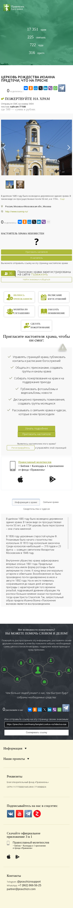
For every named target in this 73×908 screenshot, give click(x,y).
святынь (36, 37)
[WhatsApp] (55, 88)
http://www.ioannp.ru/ (16, 211)
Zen (37, 814)
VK (10, 814)
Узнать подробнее (36, 428)
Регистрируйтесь (21, 447)
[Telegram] (61, 88)
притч (36, 53)
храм (36, 29)
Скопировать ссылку (36, 732)
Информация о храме (26, 502)
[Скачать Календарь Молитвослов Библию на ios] (20, 481)
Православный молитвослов (34, 462)
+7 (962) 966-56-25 (29, 885)
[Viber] (50, 88)
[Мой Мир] (36, 88)
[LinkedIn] (45, 88)
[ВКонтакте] (26, 88)
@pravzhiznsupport (29, 881)
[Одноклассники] (31, 88)
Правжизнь (39, 274)
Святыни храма (51, 502)
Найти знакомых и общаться (36, 279)
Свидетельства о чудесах (36, 508)
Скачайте (13, 833)
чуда (36, 45)
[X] (41, 88)
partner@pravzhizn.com (21, 889)
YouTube (19, 814)
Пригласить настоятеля (36, 252)
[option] (36, 147)
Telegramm (28, 814)
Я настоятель (36, 257)
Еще (62, 198)
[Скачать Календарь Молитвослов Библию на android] (52, 481)
